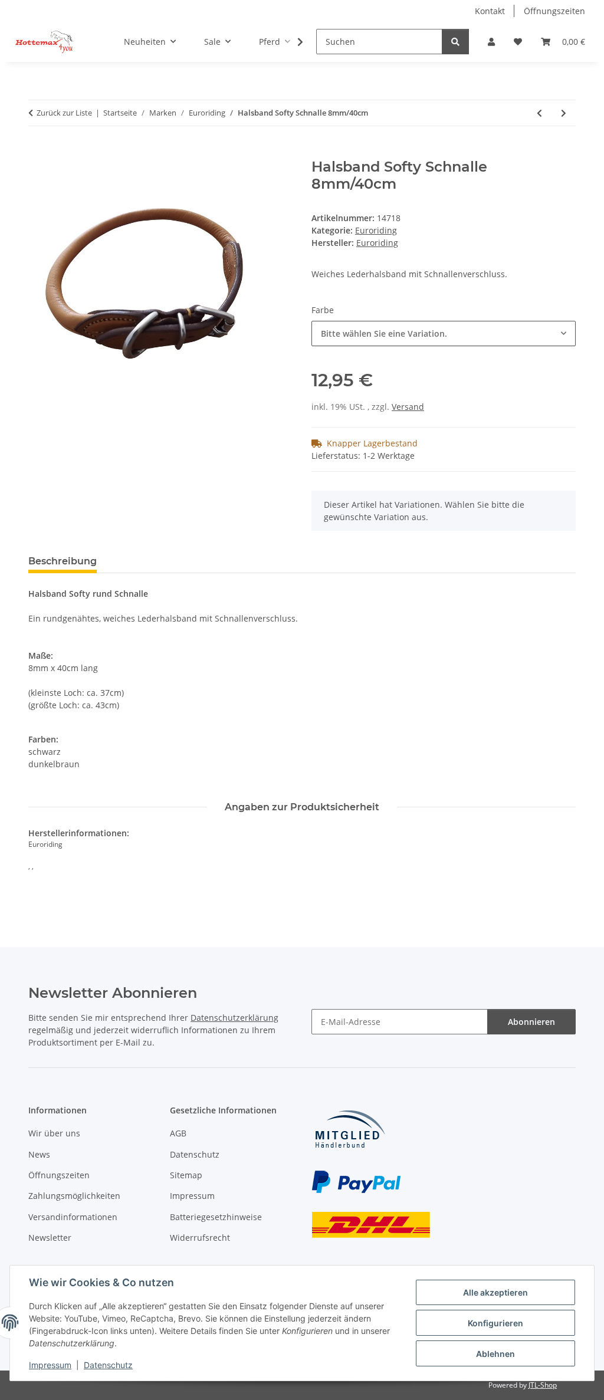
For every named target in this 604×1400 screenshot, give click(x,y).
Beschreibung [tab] (62, 561)
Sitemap (186, 1175)
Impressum (50, 1365)
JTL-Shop (542, 1385)
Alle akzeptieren (495, 1292)
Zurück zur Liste (64, 112)
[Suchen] (455, 41)
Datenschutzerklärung (234, 1017)
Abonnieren (531, 1021)
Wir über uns (54, 1133)
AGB (178, 1133)
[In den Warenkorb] (37, 152)
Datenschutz (108, 1365)
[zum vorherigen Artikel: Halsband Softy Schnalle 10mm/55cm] (539, 113)
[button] (491, 41)
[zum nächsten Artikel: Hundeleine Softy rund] (564, 113)
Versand (408, 406)
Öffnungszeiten (554, 11)
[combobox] (443, 333)
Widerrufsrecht (200, 1237)
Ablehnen (495, 1354)
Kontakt (490, 11)
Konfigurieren (495, 1323)
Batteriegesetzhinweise (216, 1216)
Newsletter (49, 1237)
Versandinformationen (72, 1216)
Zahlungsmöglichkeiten (74, 1195)
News (39, 1154)
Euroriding (376, 230)
